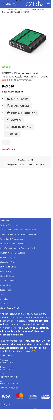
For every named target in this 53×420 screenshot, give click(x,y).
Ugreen (42, 164)
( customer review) (23, 80)
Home (4, 9)
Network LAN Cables (28, 164)
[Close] (6, 142)
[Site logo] (34, 4)
